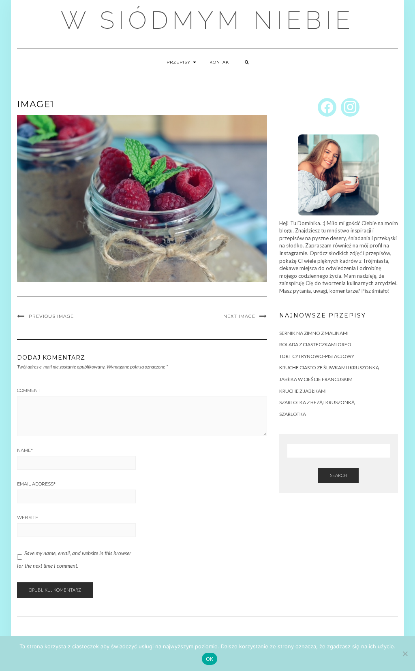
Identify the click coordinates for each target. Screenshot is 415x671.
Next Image (239, 316)
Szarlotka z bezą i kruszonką (317, 402)
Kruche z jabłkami (303, 391)
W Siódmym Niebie (207, 20)
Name (25, 450)
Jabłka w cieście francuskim (316, 379)
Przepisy (179, 62)
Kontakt (220, 62)
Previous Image (51, 316)
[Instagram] (350, 107)
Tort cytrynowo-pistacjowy (316, 356)
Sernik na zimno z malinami (314, 333)
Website (27, 517)
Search (338, 475)
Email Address (36, 484)
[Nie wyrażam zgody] (405, 654)
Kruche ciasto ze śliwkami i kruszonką (329, 367)
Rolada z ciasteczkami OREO (315, 344)
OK (210, 659)
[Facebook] (327, 107)
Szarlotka (292, 414)
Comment (29, 390)
